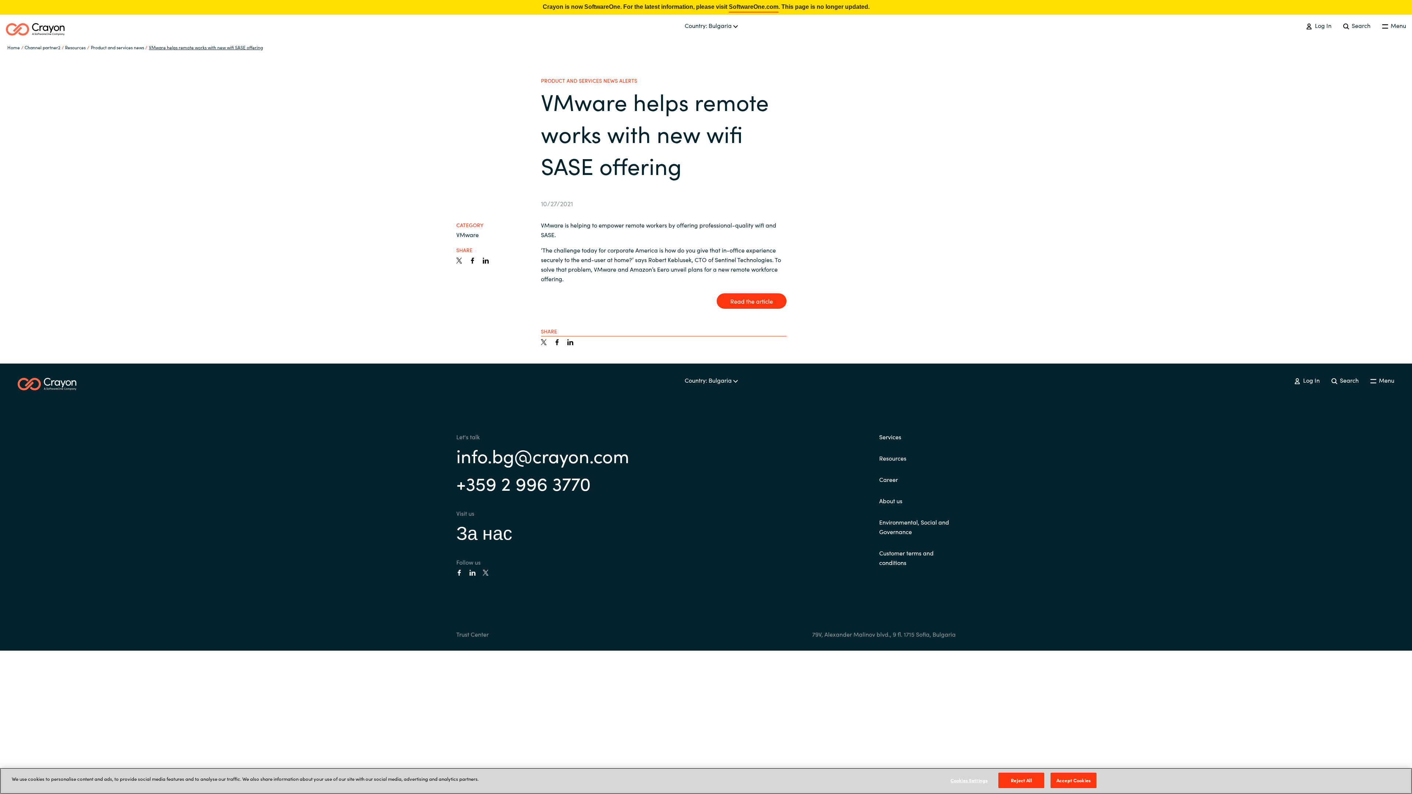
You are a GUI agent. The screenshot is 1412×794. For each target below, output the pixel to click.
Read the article (751, 301)
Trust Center (472, 634)
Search (1360, 25)
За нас (484, 532)
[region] (706, 781)
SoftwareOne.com (753, 7)
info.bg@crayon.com (542, 455)
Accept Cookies (1073, 780)
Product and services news (117, 47)
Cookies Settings (969, 780)
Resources (892, 458)
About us (890, 501)
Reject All (1021, 780)
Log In (1322, 25)
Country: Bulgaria (709, 25)
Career (888, 479)
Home (13, 47)
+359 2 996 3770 (523, 483)
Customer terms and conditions (906, 557)
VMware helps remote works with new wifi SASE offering (206, 47)
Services (890, 437)
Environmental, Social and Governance (914, 527)
